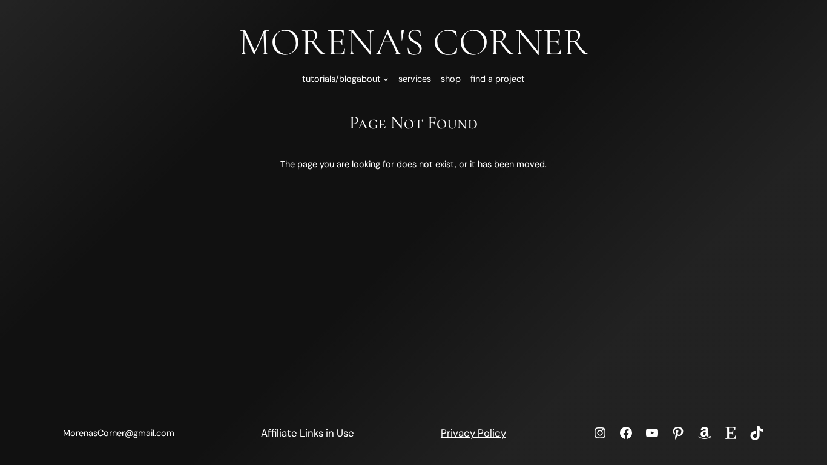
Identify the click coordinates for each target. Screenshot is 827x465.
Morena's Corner (414, 42)
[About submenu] (386, 79)
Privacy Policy (473, 433)
